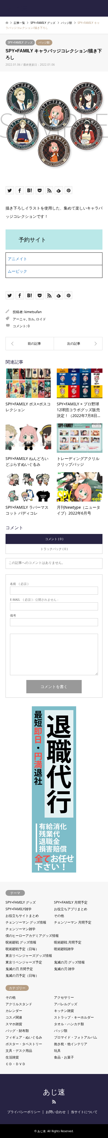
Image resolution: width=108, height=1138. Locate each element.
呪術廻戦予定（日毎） (22, 949)
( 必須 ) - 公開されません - (34, 599)
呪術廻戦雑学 (64, 949)
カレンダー (14, 1010)
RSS (54, 1102)
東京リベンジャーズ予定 (24, 962)
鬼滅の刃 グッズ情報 (69, 962)
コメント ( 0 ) (54, 539)
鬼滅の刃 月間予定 (19, 968)
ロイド (41, 319)
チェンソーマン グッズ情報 (26, 922)
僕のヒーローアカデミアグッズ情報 (32, 935)
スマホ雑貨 (14, 1024)
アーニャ (19, 319)
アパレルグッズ (65, 1004)
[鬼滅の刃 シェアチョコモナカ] (30, 343)
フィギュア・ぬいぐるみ (24, 1037)
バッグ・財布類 (17, 1030)
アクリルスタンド (19, 1004)
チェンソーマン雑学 (20, 929)
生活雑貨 (12, 1057)
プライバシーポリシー (23, 1111)
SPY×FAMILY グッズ (20, 42)
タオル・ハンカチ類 (69, 1024)
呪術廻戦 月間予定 (67, 942)
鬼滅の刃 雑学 (64, 968)
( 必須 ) (19, 583)
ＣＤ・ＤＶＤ (15, 1064)
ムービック (17, 271)
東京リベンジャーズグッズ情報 (29, 955)
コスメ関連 (14, 1017)
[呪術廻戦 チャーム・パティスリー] (78, 343)
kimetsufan (33, 312)
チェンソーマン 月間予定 (72, 922)
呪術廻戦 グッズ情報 (21, 942)
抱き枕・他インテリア (70, 1044)
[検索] (87, 8)
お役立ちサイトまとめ (22, 915)
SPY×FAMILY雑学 (19, 909)
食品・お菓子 (64, 1057)
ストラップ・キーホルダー (74, 1017)
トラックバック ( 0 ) (54, 549)
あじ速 (54, 1092)
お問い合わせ (56, 1111)
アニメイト (17, 258)
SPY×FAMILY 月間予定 (71, 902)
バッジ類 (44, 42)
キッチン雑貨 (64, 1010)
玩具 (57, 1050)
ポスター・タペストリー (24, 1044)
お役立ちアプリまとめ (70, 909)
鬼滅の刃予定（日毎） (22, 975)
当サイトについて (84, 1111)
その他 (59, 915)
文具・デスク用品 (19, 1050)
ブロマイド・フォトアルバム (75, 1037)
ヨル (31, 319)
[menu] (99, 8)
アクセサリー (64, 997)
